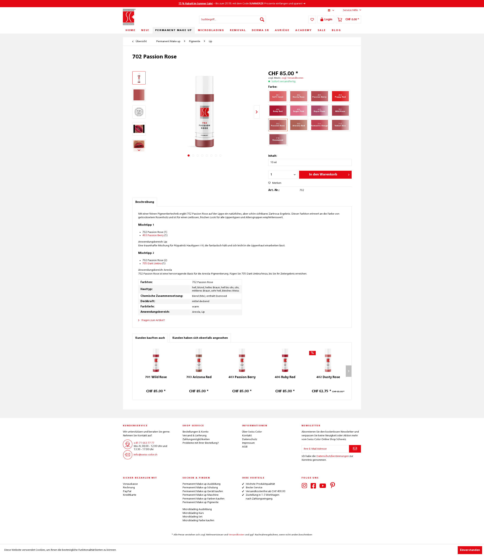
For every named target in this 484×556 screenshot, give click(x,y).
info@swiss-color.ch (145, 454)
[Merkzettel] (312, 19)
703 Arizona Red (199, 377)
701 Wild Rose (156, 377)
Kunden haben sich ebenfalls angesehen (200, 338)
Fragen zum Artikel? (153, 320)
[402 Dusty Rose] (328, 360)
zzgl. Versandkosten (292, 78)
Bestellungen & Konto (195, 431)
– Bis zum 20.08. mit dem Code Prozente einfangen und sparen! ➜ (242, 3)
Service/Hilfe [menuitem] (350, 10)
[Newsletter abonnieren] (355, 449)
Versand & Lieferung (194, 435)
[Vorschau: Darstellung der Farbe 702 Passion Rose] (139, 95)
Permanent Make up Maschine (200, 495)
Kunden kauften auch (150, 338)
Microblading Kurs (193, 513)
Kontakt (247, 435)
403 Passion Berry (153, 235)
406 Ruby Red (285, 377)
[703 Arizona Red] (199, 360)
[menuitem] (232, 19)
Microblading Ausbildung (197, 509)
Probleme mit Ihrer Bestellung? (200, 443)
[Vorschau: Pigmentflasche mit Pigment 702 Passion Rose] (139, 78)
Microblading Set (192, 516)
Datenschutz (249, 439)
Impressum (248, 443)
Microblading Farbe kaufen (198, 520)
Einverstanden (470, 550)
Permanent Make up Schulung (200, 487)
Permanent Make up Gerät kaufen (202, 491)
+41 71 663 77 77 (144, 443)
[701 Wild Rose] (156, 360)
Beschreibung (144, 202)
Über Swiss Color (252, 431)
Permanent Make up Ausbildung (201, 484)
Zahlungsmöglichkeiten (196, 439)
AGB (244, 446)
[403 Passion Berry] (242, 360)
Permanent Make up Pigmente (200, 502)
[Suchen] (262, 19)
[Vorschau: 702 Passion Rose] (139, 112)
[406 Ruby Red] (285, 360)
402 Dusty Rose (328, 377)
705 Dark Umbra (152, 263)
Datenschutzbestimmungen (332, 456)
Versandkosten (236, 535)
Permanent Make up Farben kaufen (203, 498)
